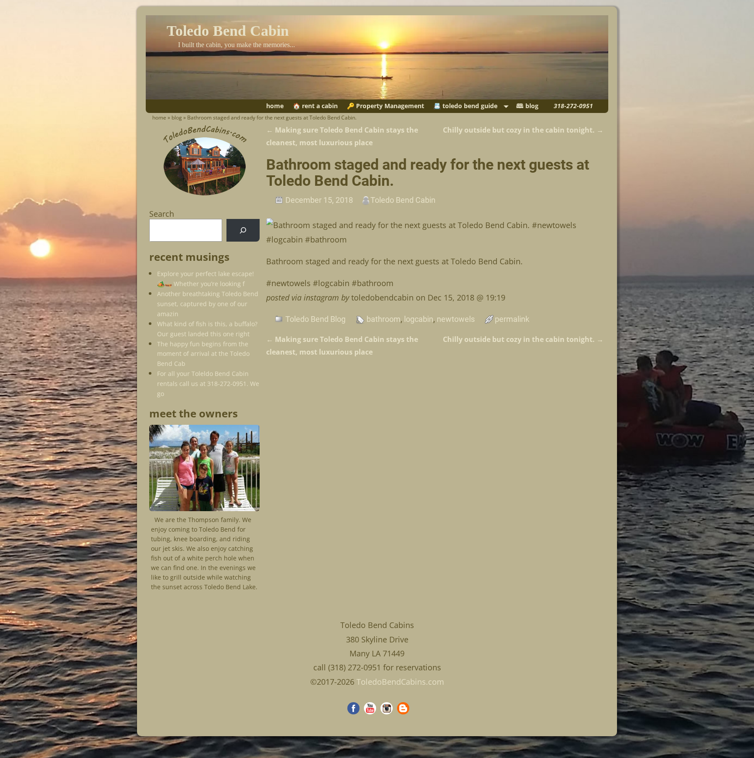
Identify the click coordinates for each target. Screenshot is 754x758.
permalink (512, 319)
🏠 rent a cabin (315, 106)
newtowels (456, 319)
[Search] (243, 230)
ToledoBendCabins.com (400, 681)
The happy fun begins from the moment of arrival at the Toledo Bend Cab (203, 354)
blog (176, 117)
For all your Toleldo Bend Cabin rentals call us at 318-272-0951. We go (208, 383)
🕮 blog (527, 106)
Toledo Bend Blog (315, 319)
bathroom (384, 319)
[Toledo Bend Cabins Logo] (204, 195)
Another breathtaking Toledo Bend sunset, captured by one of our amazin (207, 304)
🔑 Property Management (385, 106)
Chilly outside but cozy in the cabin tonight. (523, 130)
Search (161, 213)
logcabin (418, 319)
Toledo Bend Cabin (228, 31)
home (275, 106)
